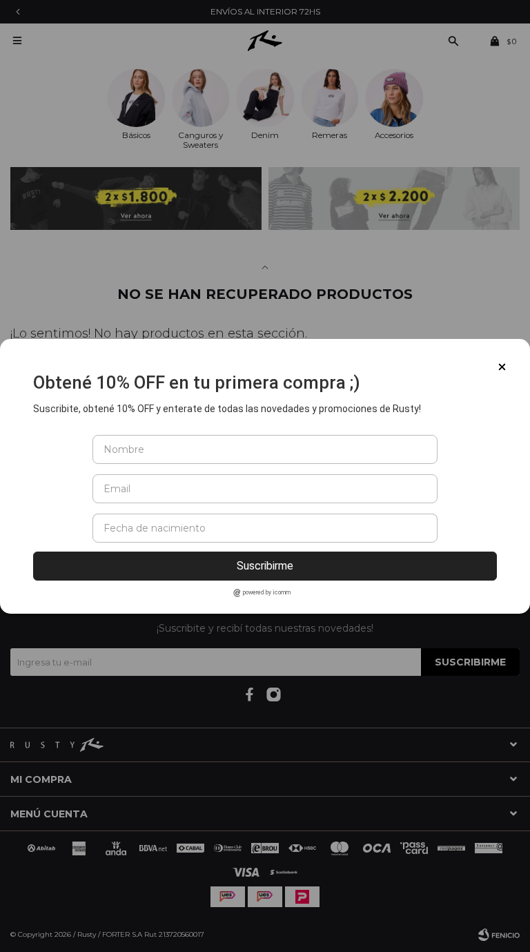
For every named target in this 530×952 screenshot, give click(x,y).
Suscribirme (265, 565)
